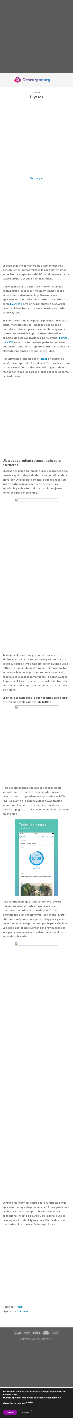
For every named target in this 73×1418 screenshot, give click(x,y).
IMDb (19, 1306)
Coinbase (23, 1310)
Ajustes (25, 1412)
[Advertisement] (36, 36)
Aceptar (10, 1412)
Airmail (43, 358)
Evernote (16, 303)
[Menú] (5, 80)
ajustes (29, 1402)
